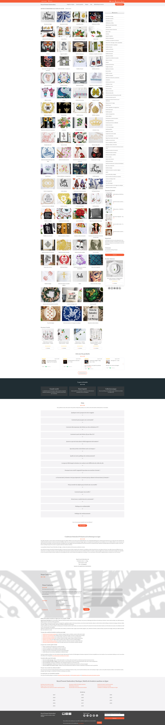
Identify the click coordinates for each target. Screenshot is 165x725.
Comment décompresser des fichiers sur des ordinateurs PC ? (82, 427)
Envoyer (86, 609)
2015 (54, 706)
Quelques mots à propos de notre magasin (82, 412)
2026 (82, 694)
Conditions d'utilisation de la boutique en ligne (107, 687)
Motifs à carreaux (80, 115)
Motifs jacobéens (96, 206)
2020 (82, 700)
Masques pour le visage (95, 159)
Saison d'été (95, 39)
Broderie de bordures (80, 100)
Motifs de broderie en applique (64, 68)
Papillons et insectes (48, 115)
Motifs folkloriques (79, 176)
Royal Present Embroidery (48, 4)
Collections (64, 130)
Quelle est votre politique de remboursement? (82, 456)
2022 (111, 697)
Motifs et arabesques (80, 53)
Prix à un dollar (96, 252)
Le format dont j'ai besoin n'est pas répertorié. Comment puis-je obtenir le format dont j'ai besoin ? (82, 477)
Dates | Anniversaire (80, 144)
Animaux (48, 53)
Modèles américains (96, 68)
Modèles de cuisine (48, 221)
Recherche (115, 12)
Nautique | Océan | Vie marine (79, 235)
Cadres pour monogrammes (48, 635)
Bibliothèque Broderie (74, 686)
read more (89, 366)
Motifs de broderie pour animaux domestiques (114, 163)
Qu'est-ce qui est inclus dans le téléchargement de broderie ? (82, 441)
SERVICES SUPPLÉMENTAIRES (47, 39)
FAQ (91, 4)
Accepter (99, 722)
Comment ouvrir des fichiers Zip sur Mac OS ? (82, 434)
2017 (82, 703)
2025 (111, 694)
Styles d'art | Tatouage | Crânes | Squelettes (114, 42)
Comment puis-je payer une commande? (82, 420)
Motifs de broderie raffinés (80, 252)
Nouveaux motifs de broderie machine (50, 642)
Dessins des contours (48, 267)
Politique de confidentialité (82, 506)
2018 (54, 703)
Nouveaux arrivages (48, 24)
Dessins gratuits (79, 4)
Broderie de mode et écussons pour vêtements (112, 100)
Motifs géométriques (96, 191)
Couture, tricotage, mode (72, 304)
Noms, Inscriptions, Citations (63, 235)
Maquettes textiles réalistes (93, 323)
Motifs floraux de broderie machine (49, 634)
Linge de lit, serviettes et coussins (95, 85)
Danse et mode (64, 144)
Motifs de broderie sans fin (64, 159)
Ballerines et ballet (79, 85)
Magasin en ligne (70, 4)
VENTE (80, 283)
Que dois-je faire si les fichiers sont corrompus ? (82, 448)
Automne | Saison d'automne (79, 39)
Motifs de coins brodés (47, 639)
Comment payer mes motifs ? (82, 492)
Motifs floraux (48, 176)
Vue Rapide (48, 335)
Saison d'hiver (64, 39)
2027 (54, 694)
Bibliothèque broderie (99, 4)
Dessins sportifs (93, 304)
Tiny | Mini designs (50, 323)
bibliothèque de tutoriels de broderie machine (91, 675)
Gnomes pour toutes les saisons (80, 191)
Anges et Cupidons (63, 53)
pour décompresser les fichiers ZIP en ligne (60, 655)
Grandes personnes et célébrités (48, 206)
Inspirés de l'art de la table (64, 221)
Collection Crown (95, 130)
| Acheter (48, 348)
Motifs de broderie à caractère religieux (113, 170)
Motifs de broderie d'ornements (48, 252)
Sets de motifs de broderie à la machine (50, 304)
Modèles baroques (63, 85)
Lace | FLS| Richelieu (80, 221)
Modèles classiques (95, 115)
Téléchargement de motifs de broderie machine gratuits (53, 687)
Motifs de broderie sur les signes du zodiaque (72, 323)
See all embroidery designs (96, 283)
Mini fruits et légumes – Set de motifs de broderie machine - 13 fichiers (96, 343)
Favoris (50, 1)
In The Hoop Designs (80, 206)
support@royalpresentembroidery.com (63, 609)
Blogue (86, 4)
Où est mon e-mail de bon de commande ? (82, 499)
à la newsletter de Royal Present (111, 249)
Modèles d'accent (80, 68)
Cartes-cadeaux (64, 191)
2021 (54, 700)
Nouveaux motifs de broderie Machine (77, 684)
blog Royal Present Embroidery (64, 675)
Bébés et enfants (48, 100)
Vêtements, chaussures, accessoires (48, 130)
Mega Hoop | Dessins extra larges (96, 221)
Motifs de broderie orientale (64, 252)
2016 (111, 703)
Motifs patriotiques (63, 267)
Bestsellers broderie (64, 24)
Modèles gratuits (96, 176)
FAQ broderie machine (75, 675)
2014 (82, 706)
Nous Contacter (120, 4)
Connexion (44, 1)
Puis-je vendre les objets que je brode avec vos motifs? (82, 484)
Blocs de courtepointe (96, 267)
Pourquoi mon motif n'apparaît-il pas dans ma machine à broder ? (82, 470)
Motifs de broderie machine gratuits (105, 684)
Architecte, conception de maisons (95, 53)
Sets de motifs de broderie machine (49, 640)
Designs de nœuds (95, 100)
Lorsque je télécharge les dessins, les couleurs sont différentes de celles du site (82, 463)
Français (112, 1)
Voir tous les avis (82, 373)
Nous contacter (82, 525)
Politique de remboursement (82, 513)
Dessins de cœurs (64, 206)
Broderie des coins (47, 144)
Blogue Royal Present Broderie (47, 686)
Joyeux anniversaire (48, 85)
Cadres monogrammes (48, 191)
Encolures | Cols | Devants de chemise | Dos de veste (114, 147)
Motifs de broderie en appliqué (49, 636)
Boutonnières (64, 115)
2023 (82, 697)
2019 (111, 700)
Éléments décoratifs (96, 144)
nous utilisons (81, 723)
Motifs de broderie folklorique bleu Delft (113, 95)
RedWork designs (48, 283)
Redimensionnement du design (104, 686)
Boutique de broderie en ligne (47, 684)
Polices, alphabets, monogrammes (64, 176)
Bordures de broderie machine (48, 638)
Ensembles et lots (79, 24)
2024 (54, 697)
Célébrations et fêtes (96, 24)
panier (123, 1)
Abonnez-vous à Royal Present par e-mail (112, 713)
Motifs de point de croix (79, 130)
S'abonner (115, 254)
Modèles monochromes (47, 235)
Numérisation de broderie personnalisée (78, 687)
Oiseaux (63, 100)
